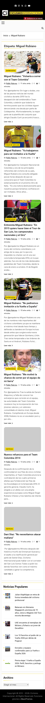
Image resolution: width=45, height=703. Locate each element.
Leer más (7, 121)
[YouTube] (29, 5)
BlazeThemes (26, 699)
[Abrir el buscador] (43, 28)
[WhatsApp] (25, 5)
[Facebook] (15, 5)
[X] (22, 5)
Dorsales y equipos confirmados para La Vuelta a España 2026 (27, 651)
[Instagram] (18, 5)
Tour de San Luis (12, 145)
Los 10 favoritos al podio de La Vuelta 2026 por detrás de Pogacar (28, 638)
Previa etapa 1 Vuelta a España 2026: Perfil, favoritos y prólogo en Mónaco (28, 663)
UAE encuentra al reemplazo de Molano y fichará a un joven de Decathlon (28, 625)
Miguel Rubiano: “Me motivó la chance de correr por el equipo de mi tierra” (22, 378)
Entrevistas (10, 71)
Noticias (21, 369)
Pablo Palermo (11, 83)
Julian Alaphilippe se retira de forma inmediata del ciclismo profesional (27, 597)
